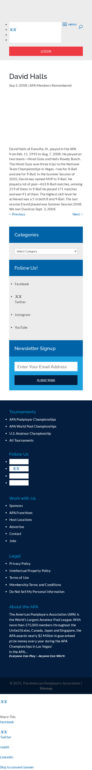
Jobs (12, 541)
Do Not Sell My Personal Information (36, 592)
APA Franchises (21, 513)
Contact (15, 534)
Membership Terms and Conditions (35, 585)
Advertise (16, 527)
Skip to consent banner (17, 767)
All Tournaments (21, 440)
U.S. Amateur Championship (30, 433)
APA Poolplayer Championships (32, 419)
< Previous (17, 214)
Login (46, 51)
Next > (78, 214)
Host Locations (20, 520)
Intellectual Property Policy (30, 571)
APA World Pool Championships (32, 426)
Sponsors (16, 506)
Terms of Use (19, 577)
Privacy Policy (20, 563)
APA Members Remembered (50, 85)
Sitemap (46, 688)
